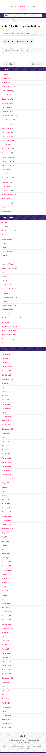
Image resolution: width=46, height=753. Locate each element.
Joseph (4, 276)
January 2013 (6, 711)
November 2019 (7, 371)
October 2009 (6, 728)
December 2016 (7, 516)
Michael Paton (7, 165)
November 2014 (7, 620)
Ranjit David (6, 186)
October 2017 (6, 474)
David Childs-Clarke (25, 33)
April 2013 (5, 699)
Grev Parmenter (7, 120)
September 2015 (7, 578)
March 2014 (6, 653)
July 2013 (5, 686)
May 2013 (5, 695)
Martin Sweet (6, 153)
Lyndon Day (6, 144)
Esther (4, 247)
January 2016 (6, 562)
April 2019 (5, 400)
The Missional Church (9, 326)
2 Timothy (5, 226)
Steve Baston (6, 211)
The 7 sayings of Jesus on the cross (14, 318)
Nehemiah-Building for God (11, 289)
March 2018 (6, 454)
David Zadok (6, 107)
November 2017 (7, 470)
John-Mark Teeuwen (8, 140)
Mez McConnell (7, 161)
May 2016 (5, 545)
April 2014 (5, 649)
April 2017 (5, 499)
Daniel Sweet (6, 99)
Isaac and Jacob (7, 264)
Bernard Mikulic (7, 86)
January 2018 (6, 462)
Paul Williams (6, 178)
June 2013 (5, 690)
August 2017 (6, 483)
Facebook (24, 736)
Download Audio (18, 50)
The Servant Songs (8, 339)
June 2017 (5, 491)
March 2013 (6, 703)
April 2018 (5, 450)
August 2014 (6, 632)
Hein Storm (6, 124)
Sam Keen (5, 198)
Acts (3, 235)
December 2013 (7, 666)
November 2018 (7, 421)
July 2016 (5, 537)
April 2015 (5, 599)
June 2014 (5, 641)
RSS (21, 736)
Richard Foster (7, 190)
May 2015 (5, 595)
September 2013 (7, 678)
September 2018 (7, 429)
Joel (3, 272)
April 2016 (5, 549)
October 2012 (6, 724)
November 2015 (7, 570)
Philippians (6, 293)
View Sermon (17, 19)
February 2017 (6, 508)
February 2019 (6, 408)
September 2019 (7, 379)
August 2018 (6, 433)
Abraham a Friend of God (10, 231)
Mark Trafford (6, 149)
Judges (4, 280)
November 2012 (7, 719)
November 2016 (7, 520)
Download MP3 (24, 50)
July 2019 (5, 387)
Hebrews (5, 260)
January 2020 (6, 362)
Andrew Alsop (6, 78)
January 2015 (6, 612)
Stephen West (6, 207)
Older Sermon (37, 64)
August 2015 (6, 582)
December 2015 (7, 566)
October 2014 (6, 624)
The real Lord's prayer (9, 330)
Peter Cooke (6, 182)
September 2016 (7, 528)
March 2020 (6, 354)
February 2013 (6, 707)
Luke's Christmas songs (10, 285)
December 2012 (7, 715)
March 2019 (6, 404)
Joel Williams (6, 128)
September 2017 (7, 479)
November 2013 (7, 670)
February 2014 (6, 657)
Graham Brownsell (8, 115)
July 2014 (5, 636)
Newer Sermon (9, 64)
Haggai (4, 256)
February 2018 (6, 458)
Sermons (8, 19)
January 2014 (6, 661)
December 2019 (7, 367)
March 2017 (6, 504)
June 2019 (5, 391)
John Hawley (6, 132)
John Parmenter (7, 136)
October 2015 (6, 574)
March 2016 (6, 553)
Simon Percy (6, 203)
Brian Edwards (7, 91)
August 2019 (6, 383)
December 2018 (7, 416)
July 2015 (5, 587)
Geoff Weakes (6, 111)
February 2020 (6, 358)
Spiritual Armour (7, 309)
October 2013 (6, 674)
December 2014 (7, 616)
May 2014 (5, 645)
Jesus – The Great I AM (9, 268)
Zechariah (5, 343)
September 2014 (7, 628)
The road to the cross (9, 334)
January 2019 (6, 412)
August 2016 (6, 533)
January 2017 (6, 512)
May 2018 (5, 445)
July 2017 (5, 487)
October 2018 (6, 425)
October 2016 (6, 524)
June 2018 (5, 441)
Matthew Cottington (8, 157)
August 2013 (6, 682)
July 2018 (5, 437)
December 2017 (7, 466)
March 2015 (6, 603)
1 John (4, 222)
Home (3, 19)
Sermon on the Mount (9, 305)
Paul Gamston (7, 174)
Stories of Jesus (7, 314)
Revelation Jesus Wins (9, 297)
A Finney (5, 74)
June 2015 (5, 591)
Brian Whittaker (7, 95)
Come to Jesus (7, 239)
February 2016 (6, 558)
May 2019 (5, 396)
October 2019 (6, 375)
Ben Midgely (6, 82)
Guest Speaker (7, 251)
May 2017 (5, 495)
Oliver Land (6, 169)
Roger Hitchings (7, 194)
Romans (5, 301)
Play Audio (6, 50)
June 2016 (5, 541)
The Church (6, 322)
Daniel (4, 243)
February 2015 (6, 607)
